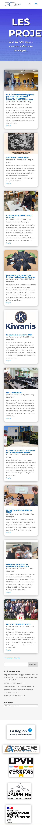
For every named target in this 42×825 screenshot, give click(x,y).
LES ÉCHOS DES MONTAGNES (18, 624)
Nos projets (25, 104)
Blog (29, 102)
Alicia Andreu (13, 279)
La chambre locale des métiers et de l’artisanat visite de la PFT (20, 451)
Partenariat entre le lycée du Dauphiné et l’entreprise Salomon (20, 276)
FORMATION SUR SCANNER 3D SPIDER (19, 511)
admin (11, 454)
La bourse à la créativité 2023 (19, 335)
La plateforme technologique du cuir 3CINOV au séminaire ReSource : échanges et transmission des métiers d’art (20, 97)
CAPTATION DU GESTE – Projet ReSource (19, 216)
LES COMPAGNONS (14, 393)
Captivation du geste (13, 104)
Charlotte (12, 102)
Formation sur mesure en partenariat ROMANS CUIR (17, 565)
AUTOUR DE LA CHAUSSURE (17, 157)
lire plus (8, 125)
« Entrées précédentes (12, 658)
